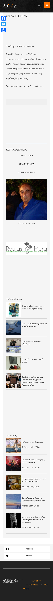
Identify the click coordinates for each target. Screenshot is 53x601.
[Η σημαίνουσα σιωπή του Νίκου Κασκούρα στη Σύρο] (13, 482)
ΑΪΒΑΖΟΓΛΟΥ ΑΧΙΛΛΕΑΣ (26, 223)
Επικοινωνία (34, 585)
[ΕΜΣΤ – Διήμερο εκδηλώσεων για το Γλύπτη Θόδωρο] (13, 327)
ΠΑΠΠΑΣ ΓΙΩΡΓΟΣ (26, 155)
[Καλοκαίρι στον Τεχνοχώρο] (13, 445)
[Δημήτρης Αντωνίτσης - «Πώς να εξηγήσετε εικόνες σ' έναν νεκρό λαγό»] (13, 520)
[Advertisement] (29, 28)
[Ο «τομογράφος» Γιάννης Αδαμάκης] (13, 345)
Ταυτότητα (36, 581)
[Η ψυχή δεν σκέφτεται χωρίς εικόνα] (13, 363)
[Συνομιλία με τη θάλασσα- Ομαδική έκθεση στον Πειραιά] (13, 501)
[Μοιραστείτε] (3, 30)
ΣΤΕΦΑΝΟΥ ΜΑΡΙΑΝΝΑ (26, 172)
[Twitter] (3, 24)
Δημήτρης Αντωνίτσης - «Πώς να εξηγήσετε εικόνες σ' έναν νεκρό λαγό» (33, 519)
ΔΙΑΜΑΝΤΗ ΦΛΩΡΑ (26, 164)
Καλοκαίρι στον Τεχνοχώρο (32, 442)
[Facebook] (3, 18)
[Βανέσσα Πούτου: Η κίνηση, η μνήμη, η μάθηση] (13, 463)
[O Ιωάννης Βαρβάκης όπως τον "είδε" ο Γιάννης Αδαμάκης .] (13, 309)
